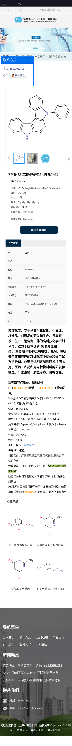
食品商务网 (53, 730)
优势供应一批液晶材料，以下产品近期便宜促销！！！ (32, 666)
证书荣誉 (9, 644)
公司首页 (9, 637)
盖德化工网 (36, 730)
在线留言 (42, 644)
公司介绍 (25, 637)
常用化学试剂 (55, 56)
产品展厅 (40, 56)
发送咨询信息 (39, 230)
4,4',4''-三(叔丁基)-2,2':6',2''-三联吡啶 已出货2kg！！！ (31, 674)
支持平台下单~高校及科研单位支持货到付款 (32, 680)
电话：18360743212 (21, 700)
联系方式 (25, 644)
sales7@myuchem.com (30, 708)
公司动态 (42, 637)
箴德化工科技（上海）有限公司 (19, 725)
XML (11, 730)
